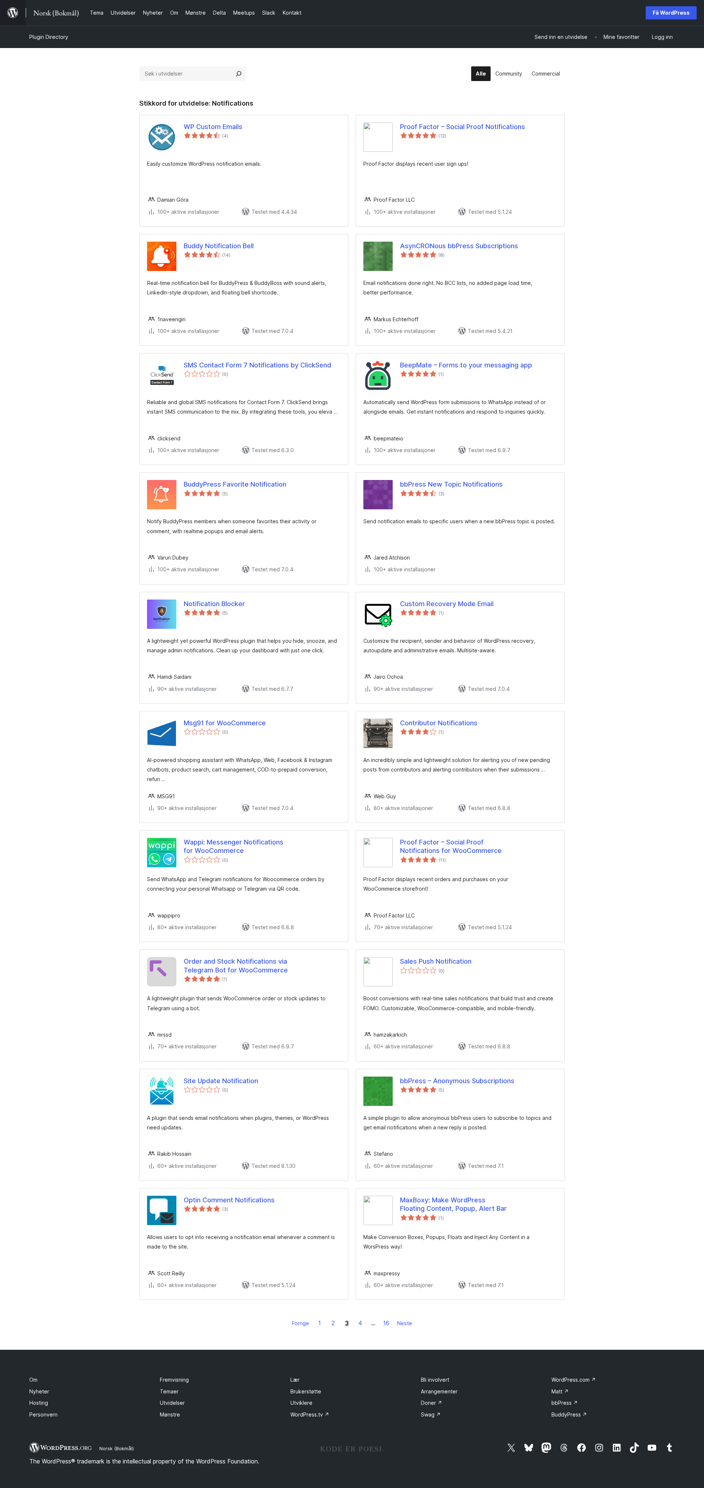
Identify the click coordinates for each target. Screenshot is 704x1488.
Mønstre (170, 1414)
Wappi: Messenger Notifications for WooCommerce (233, 846)
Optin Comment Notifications (229, 1200)
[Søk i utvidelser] (238, 73)
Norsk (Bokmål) (116, 1448)
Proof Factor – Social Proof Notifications (462, 127)
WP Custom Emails (213, 127)
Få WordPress (671, 13)
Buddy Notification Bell (219, 246)
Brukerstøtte (305, 1391)
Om (33, 1380)
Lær (295, 1380)
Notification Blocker (214, 604)
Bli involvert (435, 1380)
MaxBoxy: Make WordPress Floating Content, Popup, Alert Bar (453, 1204)
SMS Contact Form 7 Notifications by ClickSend (257, 365)
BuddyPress (569, 1414)
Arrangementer (439, 1391)
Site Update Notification (221, 1081)
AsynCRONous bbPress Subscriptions (459, 246)
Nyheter (39, 1391)
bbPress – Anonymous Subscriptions (457, 1081)
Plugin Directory (48, 37)
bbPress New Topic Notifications (451, 484)
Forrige (300, 1323)
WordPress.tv (309, 1414)
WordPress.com (573, 1380)
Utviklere (301, 1403)
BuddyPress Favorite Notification (235, 484)
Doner (431, 1403)
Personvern (43, 1414)
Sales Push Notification (436, 961)
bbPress (564, 1403)
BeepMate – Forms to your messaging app (466, 365)
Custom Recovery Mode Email (447, 604)
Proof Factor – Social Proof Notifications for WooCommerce (451, 846)
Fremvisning (174, 1380)
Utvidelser (172, 1403)
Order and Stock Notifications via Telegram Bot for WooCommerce (236, 965)
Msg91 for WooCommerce (225, 723)
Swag (431, 1414)
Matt (560, 1391)
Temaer (169, 1391)
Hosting (38, 1403)
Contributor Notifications (438, 723)
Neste (404, 1323)
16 (386, 1323)
